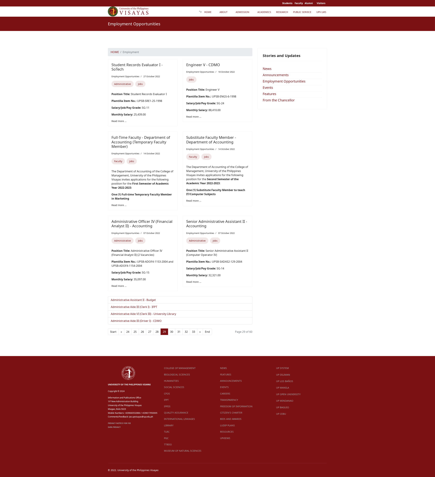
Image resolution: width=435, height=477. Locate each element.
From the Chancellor (279, 100)
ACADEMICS (264, 12)
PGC (166, 438)
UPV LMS (321, 12)
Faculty (118, 161)
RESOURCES (227, 431)
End (207, 332)
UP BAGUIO (282, 407)
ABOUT (224, 12)
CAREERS (225, 393)
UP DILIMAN (283, 374)
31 (178, 332)
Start (113, 332)
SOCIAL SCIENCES (174, 387)
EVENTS (224, 387)
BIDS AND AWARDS (230, 419)
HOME (207, 12)
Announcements (276, 75)
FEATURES (225, 374)
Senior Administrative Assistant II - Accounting (216, 223)
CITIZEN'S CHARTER (231, 412)
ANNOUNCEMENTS (231, 380)
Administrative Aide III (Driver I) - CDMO (136, 321)
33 (193, 332)
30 (171, 332)
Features (269, 94)
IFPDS (167, 406)
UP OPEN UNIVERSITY (288, 394)
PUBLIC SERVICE (302, 12)
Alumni (309, 3)
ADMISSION (242, 12)
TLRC (167, 431)
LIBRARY (168, 425)
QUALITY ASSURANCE (176, 412)
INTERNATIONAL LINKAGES (179, 419)
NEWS (223, 368)
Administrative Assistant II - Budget (133, 300)
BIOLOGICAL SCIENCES (177, 374)
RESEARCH (282, 12)
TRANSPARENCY (229, 399)
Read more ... (119, 121)
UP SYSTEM (282, 368)
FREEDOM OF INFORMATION (236, 406)
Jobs (140, 84)
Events (268, 87)
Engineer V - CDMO (203, 64)
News (267, 68)
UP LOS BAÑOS (284, 381)
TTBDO (168, 444)
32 (186, 332)
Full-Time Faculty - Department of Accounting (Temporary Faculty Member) (140, 142)
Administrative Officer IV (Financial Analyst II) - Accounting (141, 223)
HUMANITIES (171, 380)
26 (142, 332)
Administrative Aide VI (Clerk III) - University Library (143, 314)
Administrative (122, 84)
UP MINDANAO (284, 400)
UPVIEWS (225, 438)
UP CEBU (281, 413)
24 (127, 332)
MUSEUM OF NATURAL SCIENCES (182, 450)
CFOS (167, 393)
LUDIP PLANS (227, 425)
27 (149, 332)
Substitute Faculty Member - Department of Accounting (211, 139)
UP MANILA (282, 387)
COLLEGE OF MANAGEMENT (180, 368)
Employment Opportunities (125, 76)
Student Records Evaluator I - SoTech (137, 67)
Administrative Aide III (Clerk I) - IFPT (134, 307)
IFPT (166, 399)
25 (135, 332)
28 (157, 332)
